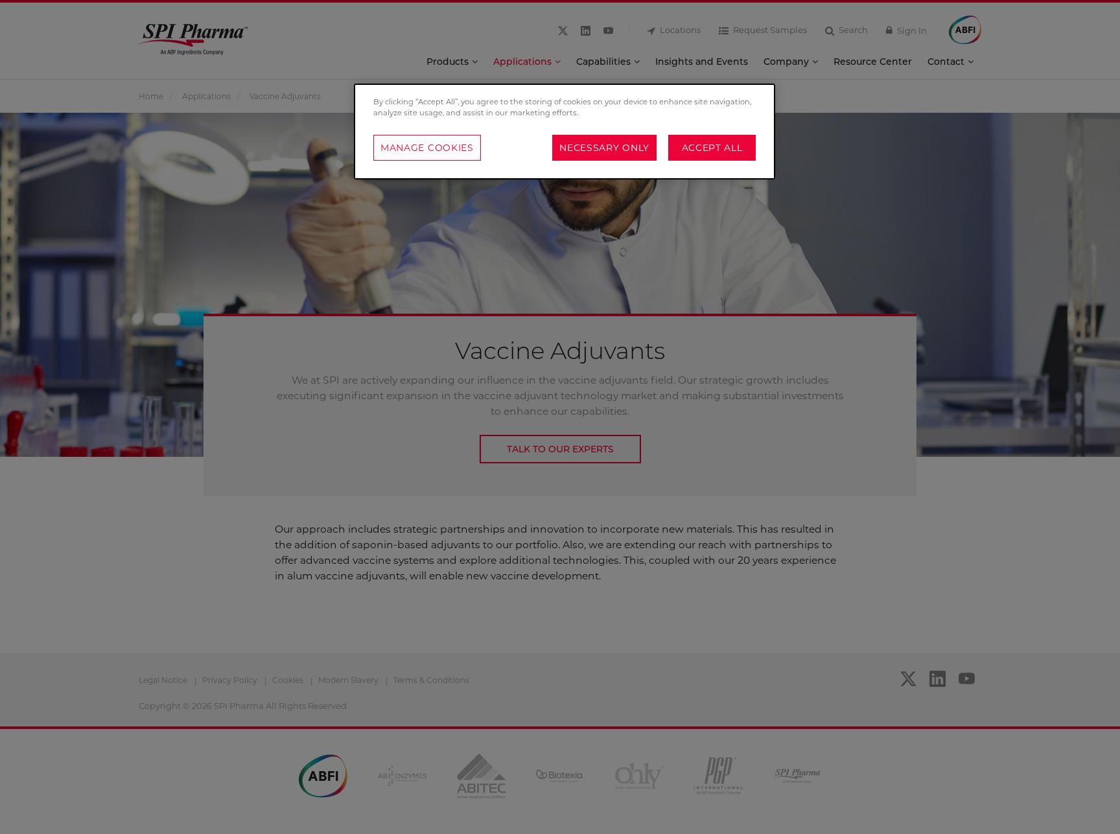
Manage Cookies (427, 148)
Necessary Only (604, 148)
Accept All (712, 148)
